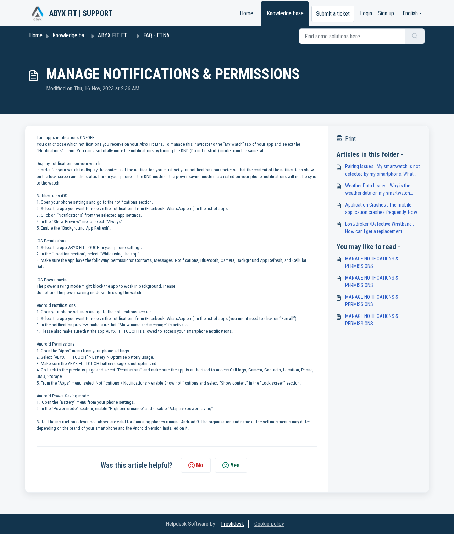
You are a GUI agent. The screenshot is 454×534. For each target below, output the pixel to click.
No (199, 465)
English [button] (410, 13)
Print (350, 138)
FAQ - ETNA (156, 35)
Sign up (386, 13)
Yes (235, 465)
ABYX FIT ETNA (116, 35)
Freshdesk (232, 524)
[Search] (415, 36)
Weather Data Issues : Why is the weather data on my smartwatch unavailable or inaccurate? (377, 190)
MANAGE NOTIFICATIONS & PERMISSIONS (371, 262)
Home (246, 13)
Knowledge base (285, 13)
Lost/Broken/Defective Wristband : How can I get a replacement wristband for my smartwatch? (379, 228)
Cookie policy (269, 524)
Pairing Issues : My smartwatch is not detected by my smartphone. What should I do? (382, 171)
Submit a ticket (333, 13)
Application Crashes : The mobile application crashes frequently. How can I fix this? (381, 209)
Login (366, 13)
